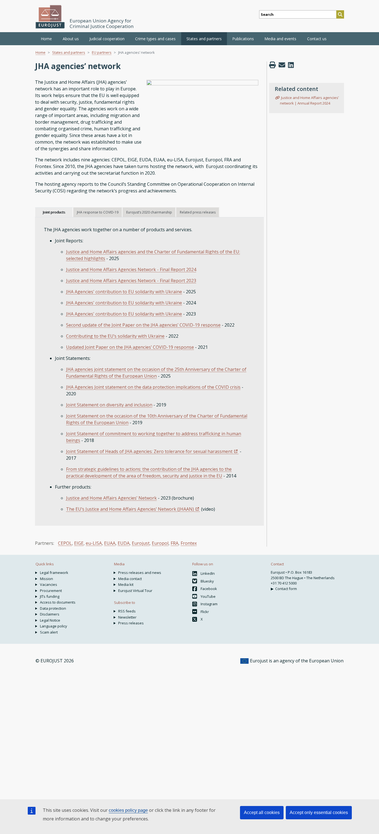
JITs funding (49, 596)
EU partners (102, 52)
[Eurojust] (50, 17)
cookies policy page (128, 810)
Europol (160, 543)
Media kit (125, 584)
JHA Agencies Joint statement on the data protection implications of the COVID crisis (153, 387)
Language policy (53, 626)
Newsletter (127, 617)
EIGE (79, 543)
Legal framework (54, 572)
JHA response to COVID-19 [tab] (97, 212)
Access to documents (57, 602)
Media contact (130, 578)
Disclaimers (49, 614)
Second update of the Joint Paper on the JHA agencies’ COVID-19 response (143, 325)
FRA (174, 543)
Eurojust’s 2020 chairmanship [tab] (149, 212)
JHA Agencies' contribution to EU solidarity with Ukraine (124, 292)
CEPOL (65, 543)
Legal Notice (50, 620)
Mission (46, 578)
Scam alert (49, 632)
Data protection (53, 608)
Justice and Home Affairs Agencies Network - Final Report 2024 (131, 269)
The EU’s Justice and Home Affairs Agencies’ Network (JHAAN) (130, 509)
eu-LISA (94, 543)
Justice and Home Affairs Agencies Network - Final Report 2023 (131, 281)
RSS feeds (127, 611)
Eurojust (141, 543)
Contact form (286, 588)
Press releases (131, 623)
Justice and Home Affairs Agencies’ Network (111, 498)
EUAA (109, 543)
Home (46, 38)
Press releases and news (139, 572)
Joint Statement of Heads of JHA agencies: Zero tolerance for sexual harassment (149, 451)
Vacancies (48, 584)
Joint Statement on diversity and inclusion (109, 405)
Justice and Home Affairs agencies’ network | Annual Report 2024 (309, 100)
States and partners (68, 52)
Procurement (51, 590)
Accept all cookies (262, 812)
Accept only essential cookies (319, 812)
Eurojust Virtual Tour (135, 590)
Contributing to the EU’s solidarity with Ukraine (115, 336)
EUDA (124, 543)
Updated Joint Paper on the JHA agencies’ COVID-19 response (130, 347)
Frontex (189, 543)
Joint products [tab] (54, 212)
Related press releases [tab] (198, 212)
